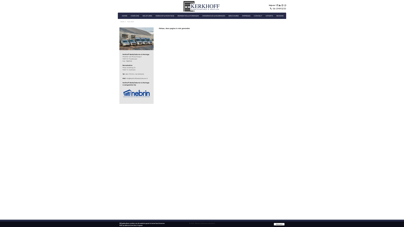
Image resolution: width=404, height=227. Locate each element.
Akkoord (279, 224)
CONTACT (258, 16)
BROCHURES (234, 16)
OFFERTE (269, 16)
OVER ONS (135, 16)
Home (122, 21)
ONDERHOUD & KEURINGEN (213, 16)
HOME (124, 16)
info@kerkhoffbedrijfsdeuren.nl (137, 78)
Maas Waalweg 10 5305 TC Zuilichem (129, 67)
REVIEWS (280, 16)
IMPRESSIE (246, 16)
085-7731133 (129, 74)
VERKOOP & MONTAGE (164, 16)
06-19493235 (139, 74)
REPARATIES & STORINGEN (188, 16)
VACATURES (147, 16)
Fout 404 (130, 21)
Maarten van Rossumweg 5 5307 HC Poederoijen (136, 56)
